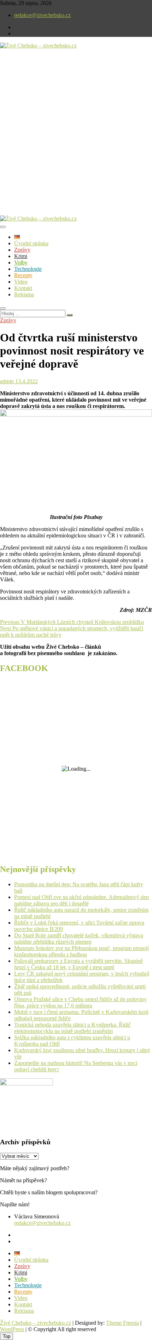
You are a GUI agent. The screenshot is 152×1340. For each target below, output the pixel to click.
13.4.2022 (26, 381)
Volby (21, 262)
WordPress (12, 1329)
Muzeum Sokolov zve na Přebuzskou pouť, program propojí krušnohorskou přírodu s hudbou (81, 951)
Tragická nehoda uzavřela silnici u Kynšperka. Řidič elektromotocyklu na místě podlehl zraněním (72, 1028)
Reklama (24, 294)
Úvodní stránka (31, 243)
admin (7, 381)
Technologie (28, 269)
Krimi (20, 256)
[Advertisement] (76, 138)
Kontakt (23, 288)
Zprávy (22, 250)
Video (21, 282)
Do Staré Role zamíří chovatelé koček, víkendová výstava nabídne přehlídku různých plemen (78, 938)
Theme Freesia (122, 1323)
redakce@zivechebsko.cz (42, 15)
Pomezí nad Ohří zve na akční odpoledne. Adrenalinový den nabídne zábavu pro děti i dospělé (81, 900)
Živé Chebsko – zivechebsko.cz (35, 1323)
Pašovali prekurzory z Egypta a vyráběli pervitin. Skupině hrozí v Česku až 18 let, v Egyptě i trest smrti (78, 964)
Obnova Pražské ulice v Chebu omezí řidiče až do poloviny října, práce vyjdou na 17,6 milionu (80, 1002)
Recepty (23, 275)
